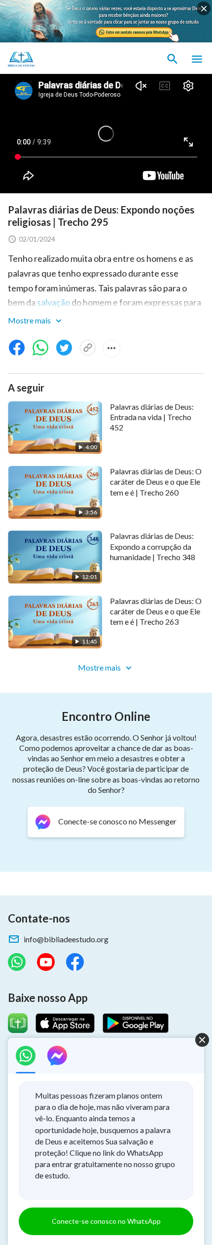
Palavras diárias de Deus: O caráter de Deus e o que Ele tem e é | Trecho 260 (156, 481)
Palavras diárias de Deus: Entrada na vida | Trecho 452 (152, 417)
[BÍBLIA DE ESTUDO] (54, 59)
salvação (53, 302)
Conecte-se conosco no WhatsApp (106, 1221)
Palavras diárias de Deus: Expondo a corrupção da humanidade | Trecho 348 (152, 546)
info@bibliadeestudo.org (66, 939)
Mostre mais (30, 320)
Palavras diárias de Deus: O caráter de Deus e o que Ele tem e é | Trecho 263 (156, 611)
